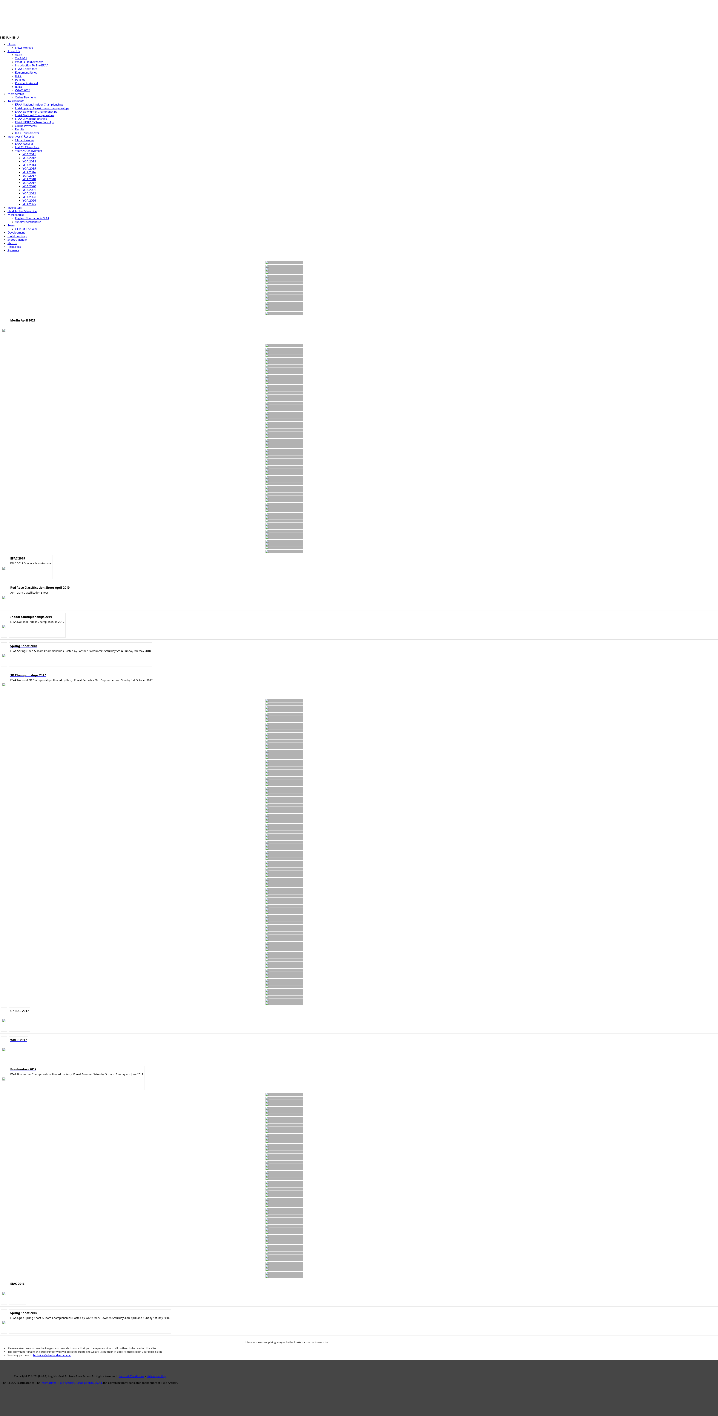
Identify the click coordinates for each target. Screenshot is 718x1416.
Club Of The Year (26, 229)
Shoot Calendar (17, 239)
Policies (20, 79)
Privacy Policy (156, 1376)
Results (19, 129)
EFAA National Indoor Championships (39, 104)
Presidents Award (26, 83)
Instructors (14, 207)
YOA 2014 (29, 165)
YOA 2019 (29, 182)
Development (16, 232)
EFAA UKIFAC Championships (34, 122)
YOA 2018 (29, 179)
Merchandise (15, 214)
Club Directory (17, 236)
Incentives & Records (20, 136)
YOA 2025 (29, 204)
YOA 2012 (29, 157)
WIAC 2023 (22, 90)
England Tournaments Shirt (32, 218)
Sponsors (13, 250)
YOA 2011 (29, 154)
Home (11, 44)
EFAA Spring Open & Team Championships (42, 108)
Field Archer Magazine (22, 211)
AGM (18, 54)
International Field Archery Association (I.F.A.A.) (71, 1382)
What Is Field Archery (29, 61)
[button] (9, 37)
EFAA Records (24, 143)
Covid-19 (21, 58)
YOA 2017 (29, 175)
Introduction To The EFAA (31, 65)
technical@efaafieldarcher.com (52, 1355)
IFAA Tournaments (27, 133)
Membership (15, 93)
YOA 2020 (29, 186)
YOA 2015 (29, 168)
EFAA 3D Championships (31, 118)
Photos (12, 243)
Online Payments (26, 97)
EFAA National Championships (34, 115)
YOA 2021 (29, 189)
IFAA (18, 76)
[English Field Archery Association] (94, 34)
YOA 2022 (29, 193)
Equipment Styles (26, 72)
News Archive (24, 47)
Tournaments (15, 101)
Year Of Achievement (28, 150)
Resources (14, 246)
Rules (18, 86)
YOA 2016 (29, 172)
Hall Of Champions (27, 147)
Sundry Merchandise (28, 221)
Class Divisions (24, 140)
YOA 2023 (29, 197)
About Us (13, 51)
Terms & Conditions (131, 1376)
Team (11, 225)
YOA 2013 (29, 161)
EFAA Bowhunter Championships (36, 111)
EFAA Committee (26, 69)
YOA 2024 (29, 200)
